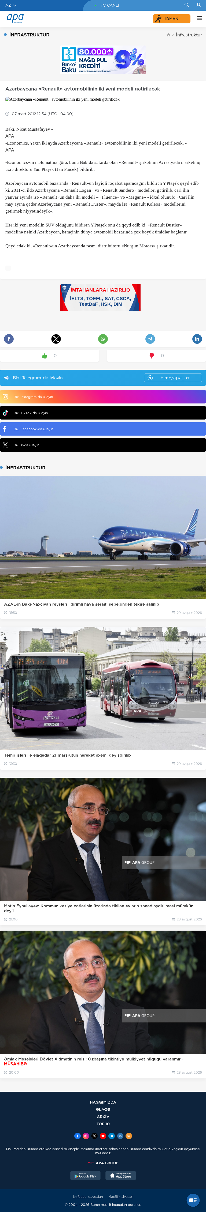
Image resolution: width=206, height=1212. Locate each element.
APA (9, 136)
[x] (94, 1136)
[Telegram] (111, 1136)
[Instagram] (86, 1136)
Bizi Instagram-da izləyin (33, 397)
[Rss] (129, 1136)
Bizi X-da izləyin (26, 445)
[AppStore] (120, 1176)
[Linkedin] (120, 1136)
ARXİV (103, 1116)
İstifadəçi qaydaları (88, 1197)
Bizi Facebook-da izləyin (33, 429)
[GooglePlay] (85, 1176)
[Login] (199, 5)
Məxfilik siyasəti (120, 1197)
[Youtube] (103, 1136)
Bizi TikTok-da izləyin (31, 413)
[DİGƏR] (198, 19)
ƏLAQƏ (103, 1109)
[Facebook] (77, 1136)
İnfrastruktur (189, 34)
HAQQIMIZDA (103, 1102)
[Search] (186, 5)
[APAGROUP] (103, 1163)
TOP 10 (103, 1124)
